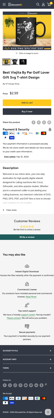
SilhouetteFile (19, 412)
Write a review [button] (27, 237)
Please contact (14, 318)
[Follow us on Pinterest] (20, 385)
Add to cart (27, 102)
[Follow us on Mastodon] (47, 385)
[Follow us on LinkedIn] (36, 385)
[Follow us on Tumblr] (41, 385)
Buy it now (27, 111)
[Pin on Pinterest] (39, 122)
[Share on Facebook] (33, 122)
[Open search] (37, 4)
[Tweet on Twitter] (44, 122)
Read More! (31, 296)
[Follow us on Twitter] (10, 385)
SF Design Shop (12, 84)
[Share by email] (49, 122)
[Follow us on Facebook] (5, 385)
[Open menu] (4, 4)
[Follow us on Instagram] (15, 385)
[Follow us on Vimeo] (31, 385)
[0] (49, 4)
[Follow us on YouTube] (26, 385)
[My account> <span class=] (43, 4)
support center (28, 314)
